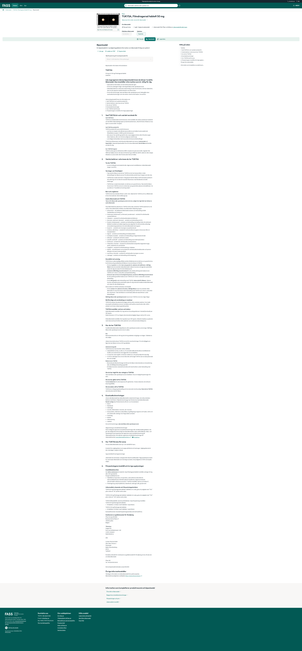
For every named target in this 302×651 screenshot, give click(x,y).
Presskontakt (61, 623)
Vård (21, 5)
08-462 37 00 (47, 616)
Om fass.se (60, 616)
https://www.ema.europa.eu (133, 576)
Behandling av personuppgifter (66, 620)
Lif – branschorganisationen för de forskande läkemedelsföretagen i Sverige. (15, 622)
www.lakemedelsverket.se (123, 437)
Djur (25, 5)
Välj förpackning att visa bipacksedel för (117, 56)
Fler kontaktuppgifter (44, 623)
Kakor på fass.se (62, 625)
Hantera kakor (61, 630)
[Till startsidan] (3, 10)
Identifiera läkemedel (85, 618)
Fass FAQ (81, 620)
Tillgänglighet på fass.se (64, 618)
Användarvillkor (62, 628)
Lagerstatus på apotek (85, 616)
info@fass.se (45, 618)
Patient (15, 5)
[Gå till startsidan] (6, 5)
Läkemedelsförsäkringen (180, 27)
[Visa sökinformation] (179, 5)
